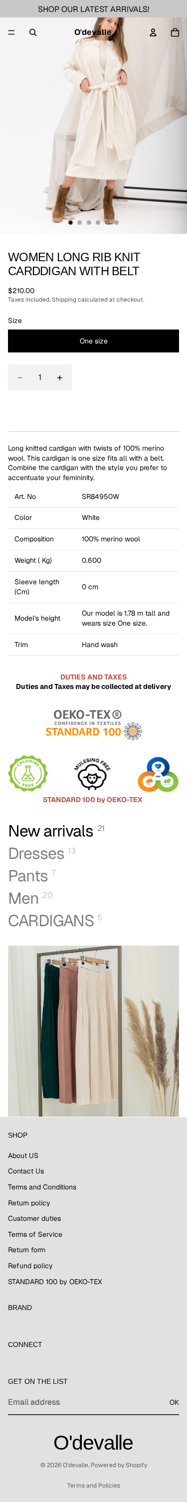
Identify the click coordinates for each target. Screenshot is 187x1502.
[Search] (33, 32)
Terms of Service (35, 1233)
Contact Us (26, 1171)
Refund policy (30, 1265)
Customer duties (34, 1218)
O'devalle (75, 1465)
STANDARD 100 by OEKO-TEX (55, 1281)
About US (23, 1155)
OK (174, 1401)
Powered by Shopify (119, 1465)
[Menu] (11, 32)
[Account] (153, 32)
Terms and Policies (93, 1486)
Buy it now (94, 405)
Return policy (29, 1202)
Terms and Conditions (42, 1186)
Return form (26, 1249)
